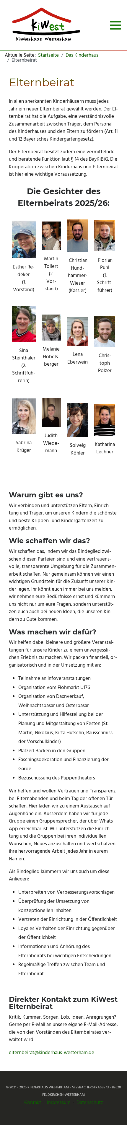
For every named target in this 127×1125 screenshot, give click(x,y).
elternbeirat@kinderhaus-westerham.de (51, 1053)
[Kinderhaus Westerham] (46, 25)
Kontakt (32, 1103)
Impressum (59, 1103)
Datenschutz (89, 1103)
